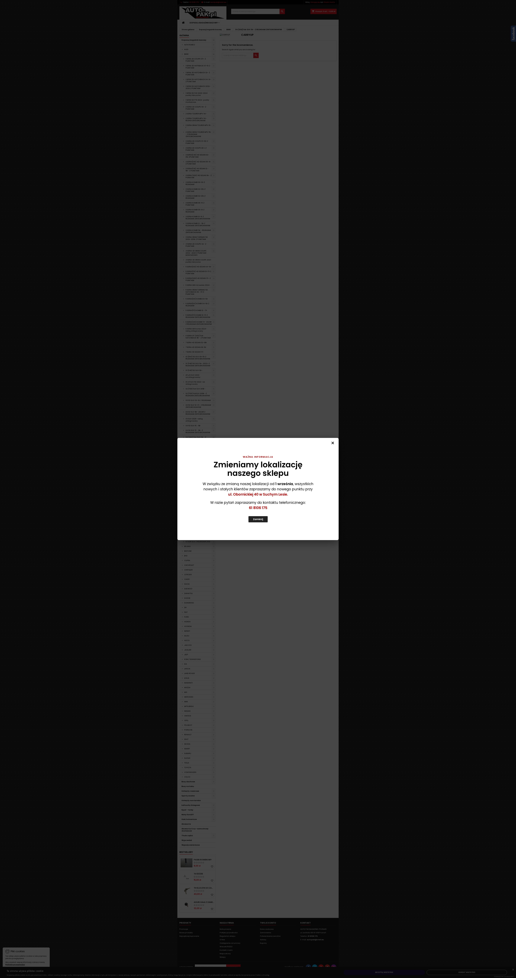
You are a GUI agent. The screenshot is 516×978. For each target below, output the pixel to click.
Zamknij (258, 519)
